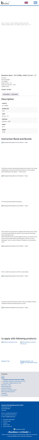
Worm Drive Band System (8, 391)
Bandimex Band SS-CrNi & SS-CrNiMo (13, 379)
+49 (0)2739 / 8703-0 (11, 413)
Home (2, 23)
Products (7, 23)
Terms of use (6, 424)
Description (6, 94)
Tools (2, 376)
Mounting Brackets (6, 386)
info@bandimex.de (10, 416)
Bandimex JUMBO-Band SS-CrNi (12, 383)
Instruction (15, 94)
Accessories (4, 395)
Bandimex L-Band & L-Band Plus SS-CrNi (14, 381)
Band (12, 23)
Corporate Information (9, 419)
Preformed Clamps (6, 388)
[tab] (6, 94)
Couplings (4, 393)
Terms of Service (7, 426)
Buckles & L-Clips (6, 384)
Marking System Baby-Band (8, 390)
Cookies (5, 423)
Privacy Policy (7, 421)
